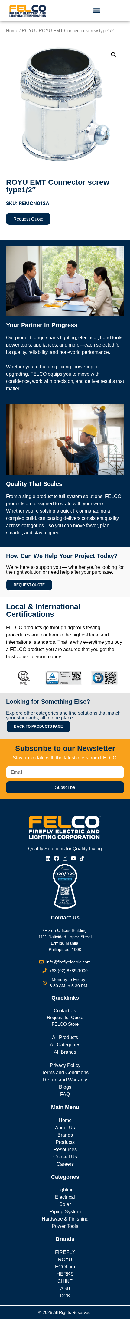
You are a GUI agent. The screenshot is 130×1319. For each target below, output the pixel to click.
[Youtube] (73, 858)
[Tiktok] (82, 858)
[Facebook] (56, 858)
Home (12, 30)
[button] (97, 10)
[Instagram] (65, 858)
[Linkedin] (48, 858)
